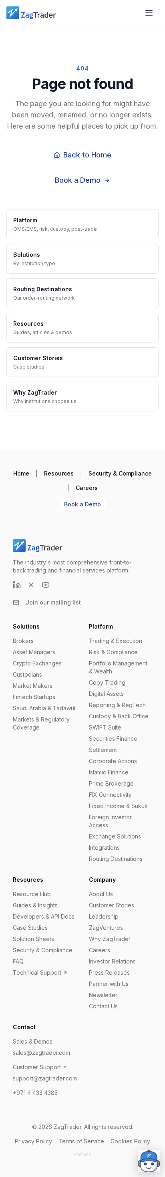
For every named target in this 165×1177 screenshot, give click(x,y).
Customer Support (37, 1067)
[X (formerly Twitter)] (31, 585)
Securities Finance (113, 738)
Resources (59, 473)
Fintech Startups (34, 696)
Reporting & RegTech (117, 704)
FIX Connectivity (110, 794)
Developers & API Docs (43, 916)
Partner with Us (109, 983)
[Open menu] (149, 12)
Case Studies (30, 927)
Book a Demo (78, 180)
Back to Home (87, 155)
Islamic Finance (109, 772)
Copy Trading (107, 682)
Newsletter (103, 995)
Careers (87, 487)
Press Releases (109, 972)
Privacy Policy (33, 1141)
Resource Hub (32, 894)
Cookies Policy (130, 1141)
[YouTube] (46, 585)
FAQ (18, 961)
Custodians (27, 674)
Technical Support (37, 972)
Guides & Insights (35, 905)
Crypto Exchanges (37, 663)
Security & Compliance (120, 473)
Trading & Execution (115, 640)
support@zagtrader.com (45, 1078)
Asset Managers (34, 652)
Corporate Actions (113, 761)
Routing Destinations (116, 858)
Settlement (103, 749)
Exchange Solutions (115, 836)
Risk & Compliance (113, 652)
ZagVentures (106, 927)
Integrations (104, 847)
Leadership (104, 916)
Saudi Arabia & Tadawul (44, 708)
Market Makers (32, 685)
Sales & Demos (32, 1041)
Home (21, 473)
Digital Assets (106, 693)
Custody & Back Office (119, 716)
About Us (101, 894)
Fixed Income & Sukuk (118, 805)
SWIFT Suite (105, 727)
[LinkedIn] (17, 585)
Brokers (23, 640)
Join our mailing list (53, 602)
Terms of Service (81, 1141)
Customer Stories (111, 905)
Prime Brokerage (111, 783)
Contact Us (103, 1006)
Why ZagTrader (110, 938)
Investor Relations (112, 961)
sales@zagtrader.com (41, 1052)
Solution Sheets (33, 938)
